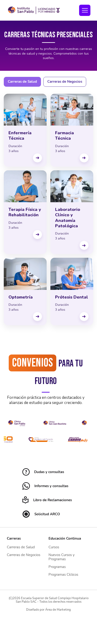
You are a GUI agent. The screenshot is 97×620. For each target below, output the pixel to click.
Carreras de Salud (22, 81)
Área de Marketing (58, 610)
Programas (57, 566)
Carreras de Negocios (64, 81)
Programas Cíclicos (63, 574)
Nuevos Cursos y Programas (61, 557)
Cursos (53, 547)
